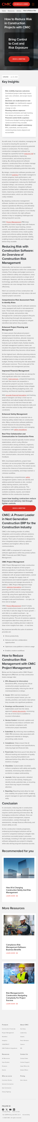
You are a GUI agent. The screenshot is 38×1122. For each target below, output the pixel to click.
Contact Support (25, 1062)
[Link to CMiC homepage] (7, 4)
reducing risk (28, 153)
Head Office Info (24, 1066)
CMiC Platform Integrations (9, 1048)
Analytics (4, 1040)
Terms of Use (16, 1112)
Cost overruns (13, 379)
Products (4, 1066)
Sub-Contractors (6, 1088)
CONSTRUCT (5, 1044)
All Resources (6, 1058)
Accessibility (26, 1115)
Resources (11, 11)
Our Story (23, 1029)
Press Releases (24, 1040)
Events (4, 1070)
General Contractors (8, 1084)
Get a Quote (23, 1080)
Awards (22, 1037)
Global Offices (24, 1070)
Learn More (10, 896)
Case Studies (6, 1062)
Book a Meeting (19, 59)
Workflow (4, 1037)
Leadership (23, 1033)
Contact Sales (24, 1058)
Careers (22, 1044)
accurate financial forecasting (16, 395)
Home (4, 11)
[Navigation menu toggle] (33, 4)
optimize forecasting (14, 587)
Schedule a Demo (21, 4)
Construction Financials (9, 1029)
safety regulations (20, 429)
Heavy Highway (6, 1092)
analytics (15, 175)
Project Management (13, 222)
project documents (19, 711)
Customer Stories (7, 1080)
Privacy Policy (6, 1112)
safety (28, 477)
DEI (21, 1048)
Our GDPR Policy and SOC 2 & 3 (11, 1115)
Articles (19, 11)
